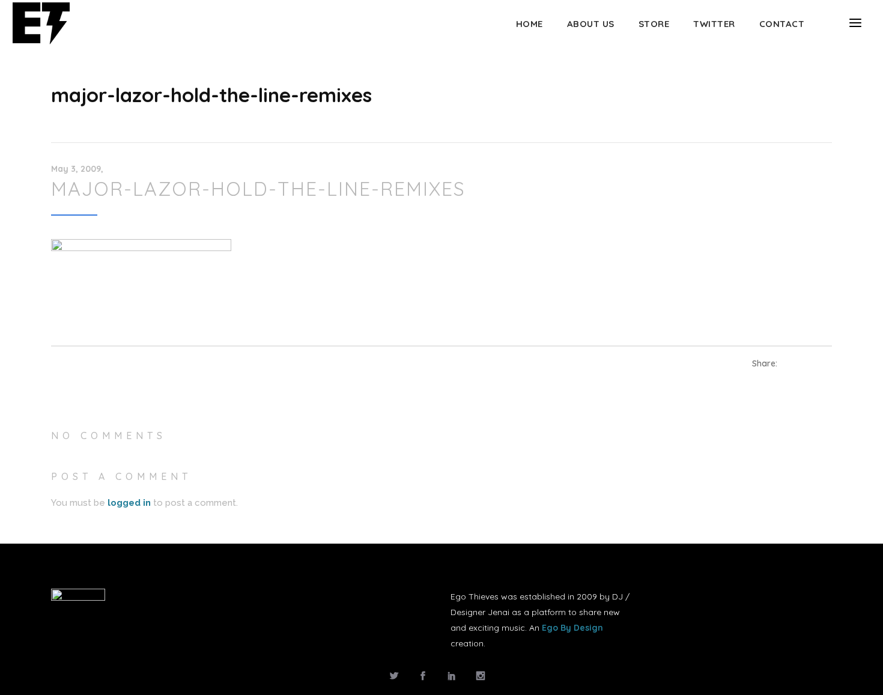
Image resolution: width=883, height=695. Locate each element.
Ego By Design (572, 627)
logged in (129, 502)
